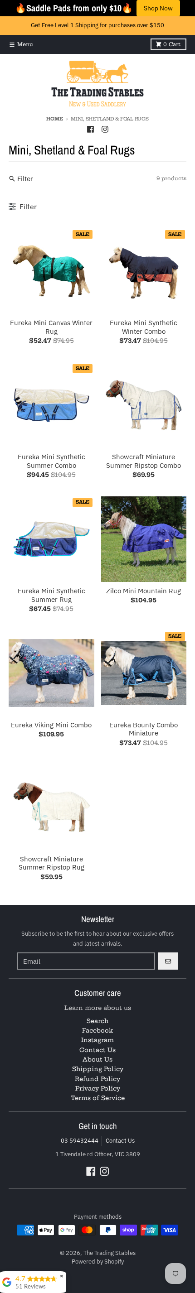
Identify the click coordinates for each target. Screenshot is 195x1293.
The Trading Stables (109, 1253)
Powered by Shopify (98, 1261)
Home (54, 119)
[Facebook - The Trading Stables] (90, 129)
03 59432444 (79, 1140)
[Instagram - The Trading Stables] (104, 129)
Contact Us (120, 1140)
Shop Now (158, 8)
